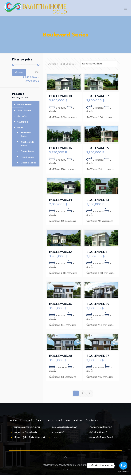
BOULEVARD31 (97, 251)
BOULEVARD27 (97, 355)
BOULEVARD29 (97, 303)
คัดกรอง (19, 72)
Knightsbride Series (27, 143)
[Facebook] (63, 470)
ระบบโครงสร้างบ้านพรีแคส (64, 427)
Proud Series (27, 157)
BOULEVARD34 (60, 199)
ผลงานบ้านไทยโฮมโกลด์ (101, 437)
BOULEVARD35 (97, 148)
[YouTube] (67, 470)
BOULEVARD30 (60, 303)
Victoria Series (28, 162)
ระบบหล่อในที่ (58, 432)
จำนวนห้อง (22, 122)
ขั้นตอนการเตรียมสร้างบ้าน (27, 427)
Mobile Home (24, 104)
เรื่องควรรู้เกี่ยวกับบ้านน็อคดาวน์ (29, 437)
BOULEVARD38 (60, 96)
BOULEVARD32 (60, 251)
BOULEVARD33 (97, 199)
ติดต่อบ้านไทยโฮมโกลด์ (100, 427)
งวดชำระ (56, 437)
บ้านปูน (20, 127)
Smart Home (24, 110)
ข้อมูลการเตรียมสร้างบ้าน (26, 432)
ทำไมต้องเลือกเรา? (98, 432)
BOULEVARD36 (60, 148)
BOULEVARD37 (97, 96)
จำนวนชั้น (22, 116)
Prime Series (27, 151)
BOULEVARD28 (60, 355)
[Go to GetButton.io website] (123, 472)
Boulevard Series (26, 134)
